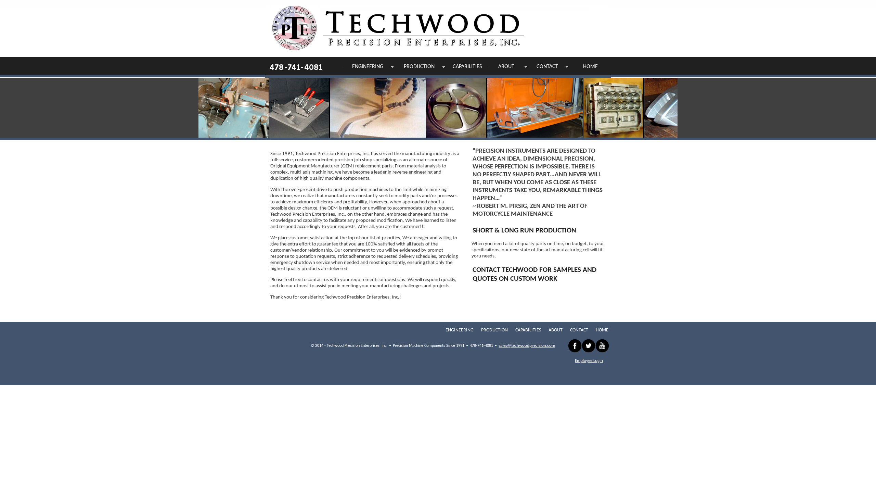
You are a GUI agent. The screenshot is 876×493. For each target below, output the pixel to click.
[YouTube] (602, 346)
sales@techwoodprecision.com (527, 345)
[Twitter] (588, 346)
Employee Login (589, 360)
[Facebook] (575, 346)
